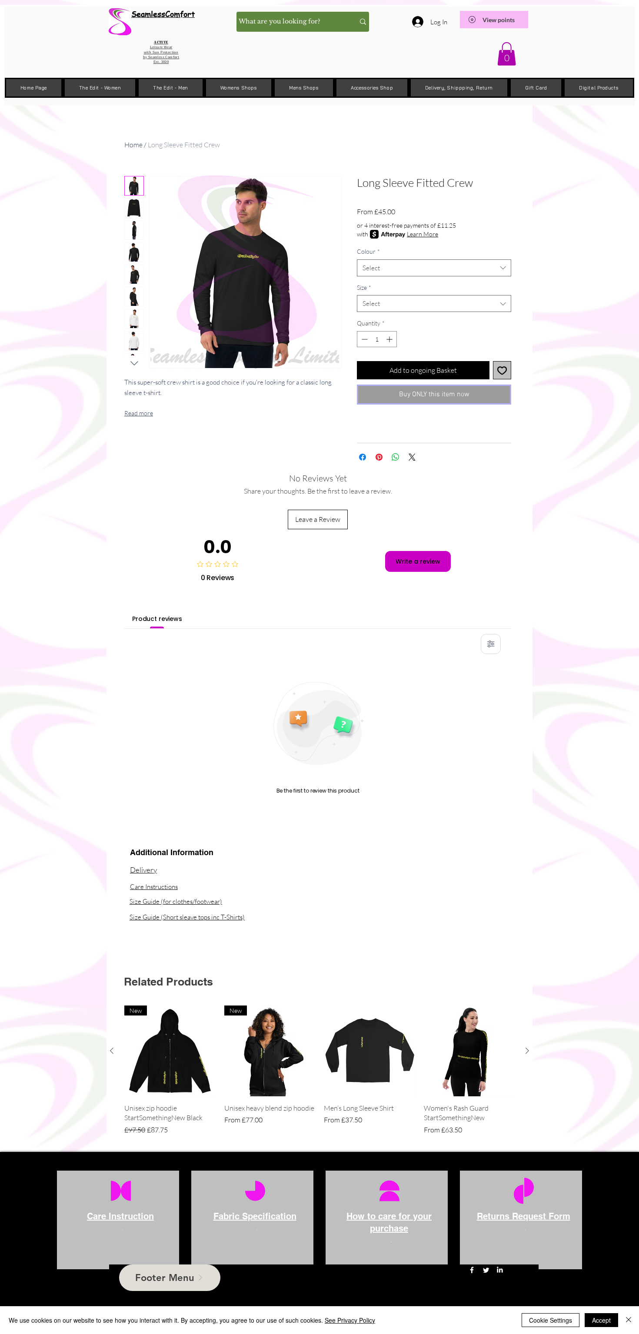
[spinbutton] (377, 339)
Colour (368, 251)
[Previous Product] (111, 1050)
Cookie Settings (550, 1320)
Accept (601, 1320)
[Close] (628, 1320)
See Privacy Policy (350, 1320)
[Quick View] (369, 1051)
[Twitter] (485, 1269)
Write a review (418, 561)
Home (133, 144)
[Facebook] (471, 1269)
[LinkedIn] (499, 1269)
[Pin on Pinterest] (379, 457)
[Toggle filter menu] (491, 644)
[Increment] (390, 339)
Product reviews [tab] (157, 618)
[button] (506, 54)
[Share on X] (412, 457)
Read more (138, 413)
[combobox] (434, 267)
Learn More (422, 234)
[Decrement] (363, 339)
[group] (319, 1070)
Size (364, 287)
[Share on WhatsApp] (395, 457)
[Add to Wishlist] (502, 370)
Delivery (143, 869)
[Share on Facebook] (362, 457)
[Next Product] (527, 1050)
